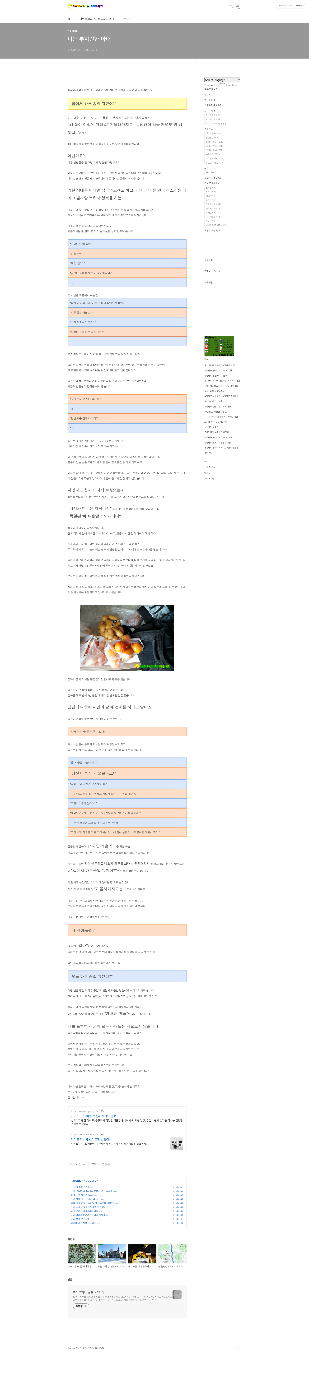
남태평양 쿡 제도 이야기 (216, 225)
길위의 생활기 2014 (214, 150)
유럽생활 (208, 411)
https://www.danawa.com (85, 1134)
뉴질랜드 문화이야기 (213, 447)
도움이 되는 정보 (212, 230)
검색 (231, 6)
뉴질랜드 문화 (210, 370)
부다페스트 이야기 (214, 216)
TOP (238, 1348)
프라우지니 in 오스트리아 (88, 1292)
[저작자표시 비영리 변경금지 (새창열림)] (105, 1164)
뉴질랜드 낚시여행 (212, 396)
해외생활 (208, 452)
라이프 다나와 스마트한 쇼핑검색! (92, 1139)
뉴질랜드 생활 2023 (214, 158)
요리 (206, 167)
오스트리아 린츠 (221, 385)
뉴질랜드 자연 (228, 365)
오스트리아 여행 (213, 115)
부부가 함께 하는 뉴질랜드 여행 (218, 416)
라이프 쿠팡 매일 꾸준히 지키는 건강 (93, 1116)
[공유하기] (80, 1164)
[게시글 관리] (84, 1164)
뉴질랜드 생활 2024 (214, 162)
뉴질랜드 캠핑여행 (212, 406)
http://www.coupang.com (85, 1111)
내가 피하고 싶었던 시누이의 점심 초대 (89, 1214)
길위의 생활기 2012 (214, 141)
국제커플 (234, 385)
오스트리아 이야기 (214, 119)
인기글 (217, 270)
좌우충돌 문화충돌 (213, 105)
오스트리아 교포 (226, 437)
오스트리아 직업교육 (213, 401)
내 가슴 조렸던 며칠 (80, 1186)
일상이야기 (77, 1181)
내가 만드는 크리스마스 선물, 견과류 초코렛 (91, 1190)
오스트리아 (209, 110)
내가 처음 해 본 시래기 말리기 (85, 1198)
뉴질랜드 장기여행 (230, 396)
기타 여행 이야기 (212, 183)
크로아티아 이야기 (214, 204)
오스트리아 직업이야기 (216, 123)
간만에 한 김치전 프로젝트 (83, 1223)
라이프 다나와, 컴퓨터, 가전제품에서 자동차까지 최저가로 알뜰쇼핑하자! (110, 1143)
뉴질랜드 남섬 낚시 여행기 (216, 375)
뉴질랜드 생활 (225, 442)
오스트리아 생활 (226, 370)
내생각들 (208, 94)
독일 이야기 (211, 200)
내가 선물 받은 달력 (80, 1218)
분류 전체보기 (211, 89)
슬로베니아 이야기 (214, 208)
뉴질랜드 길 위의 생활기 (215, 380)
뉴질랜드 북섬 (210, 437)
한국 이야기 (211, 220)
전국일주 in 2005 (213, 133)
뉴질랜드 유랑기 (211, 427)
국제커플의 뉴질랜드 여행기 (216, 432)
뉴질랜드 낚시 (210, 442)
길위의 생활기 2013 (214, 145)
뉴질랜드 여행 (234, 380)
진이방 (127, 19)
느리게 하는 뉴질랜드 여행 (216, 421)
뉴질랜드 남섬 (220, 411)
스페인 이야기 (212, 212)
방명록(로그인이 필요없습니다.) (97, 19)
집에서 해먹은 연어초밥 (82, 1194)
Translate (231, 85)
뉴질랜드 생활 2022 (214, 154)
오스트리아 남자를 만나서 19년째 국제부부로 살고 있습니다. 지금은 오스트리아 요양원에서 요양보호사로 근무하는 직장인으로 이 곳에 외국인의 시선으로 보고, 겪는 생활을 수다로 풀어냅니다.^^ (122, 1298)
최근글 (207, 270)
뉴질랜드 (208, 128)
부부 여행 (226, 406)
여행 (236, 416)
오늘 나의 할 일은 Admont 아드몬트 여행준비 (93, 1202)
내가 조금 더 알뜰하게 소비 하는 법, (88, 1206)
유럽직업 (208, 385)
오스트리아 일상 (231, 447)
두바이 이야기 (212, 191)
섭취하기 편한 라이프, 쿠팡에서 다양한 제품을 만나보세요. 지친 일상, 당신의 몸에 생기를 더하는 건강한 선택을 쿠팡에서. (127, 1122)
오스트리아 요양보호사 (214, 391)
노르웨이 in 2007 (212, 177)
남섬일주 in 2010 (213, 137)
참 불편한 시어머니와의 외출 (84, 1210)
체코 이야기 (211, 195)
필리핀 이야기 (212, 187)
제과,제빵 (210, 172)
